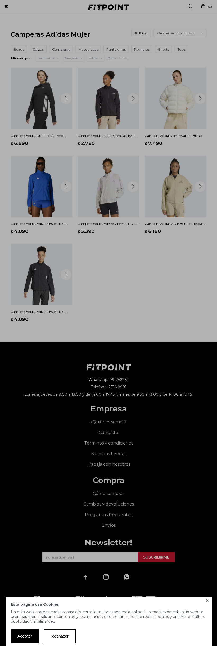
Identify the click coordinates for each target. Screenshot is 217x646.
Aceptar (24, 636)
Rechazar (60, 636)
